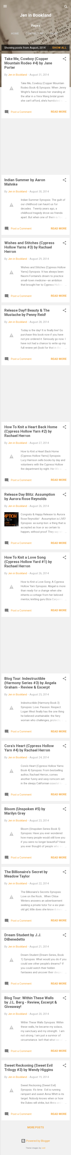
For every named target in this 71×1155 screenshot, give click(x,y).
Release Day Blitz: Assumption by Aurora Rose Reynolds (29, 496)
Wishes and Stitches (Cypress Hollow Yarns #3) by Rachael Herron (29, 247)
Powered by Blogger (37, 1140)
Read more (59, 111)
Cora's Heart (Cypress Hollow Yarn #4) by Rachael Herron (29, 748)
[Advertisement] (35, 146)
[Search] (66, 7)
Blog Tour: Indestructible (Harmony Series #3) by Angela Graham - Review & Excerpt (30, 682)
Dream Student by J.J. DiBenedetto (22, 937)
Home (15, 33)
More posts (35, 1127)
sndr (44, 1148)
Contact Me (34, 33)
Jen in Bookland (35, 15)
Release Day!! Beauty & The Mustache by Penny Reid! (27, 312)
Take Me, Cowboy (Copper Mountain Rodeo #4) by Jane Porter (28, 63)
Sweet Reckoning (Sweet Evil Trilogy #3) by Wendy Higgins (28, 1067)
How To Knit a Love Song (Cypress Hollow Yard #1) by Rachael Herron (28, 561)
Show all (59, 47)
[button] (64, 59)
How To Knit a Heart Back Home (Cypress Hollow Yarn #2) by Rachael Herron (30, 431)
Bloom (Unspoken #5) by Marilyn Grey (24, 811)
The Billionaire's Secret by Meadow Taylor (26, 874)
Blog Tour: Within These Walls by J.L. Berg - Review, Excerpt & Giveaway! (30, 1002)
